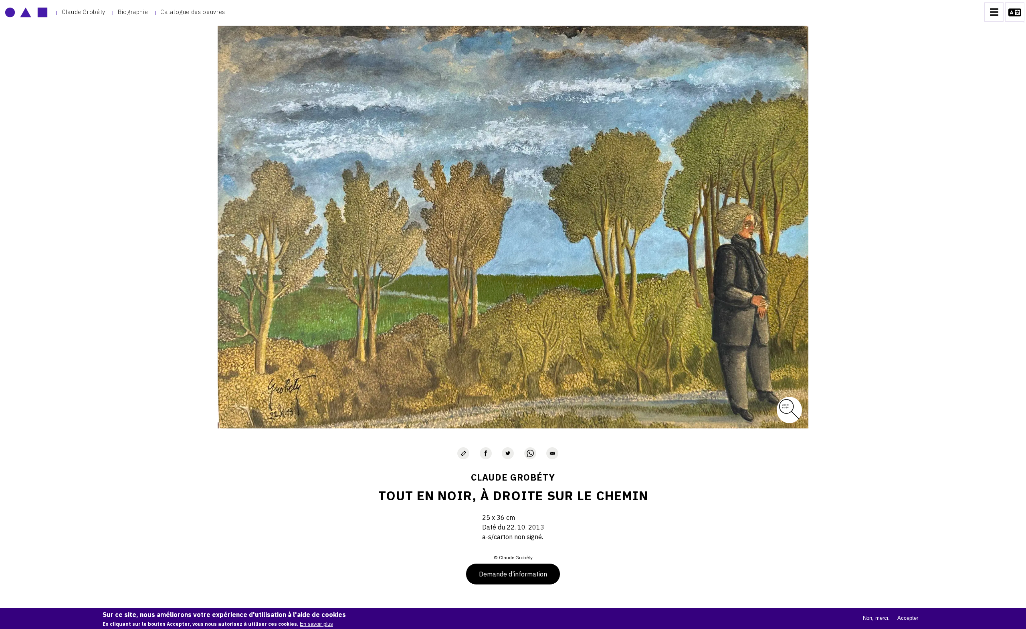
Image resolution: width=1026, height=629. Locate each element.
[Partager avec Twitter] (508, 453)
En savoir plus (316, 624)
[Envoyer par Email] (552, 453)
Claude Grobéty (83, 12)
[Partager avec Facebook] (486, 453)
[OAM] (26, 12)
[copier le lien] (463, 453)
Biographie (133, 12)
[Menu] (994, 12)
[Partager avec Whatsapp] (530, 453)
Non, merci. (876, 618)
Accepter (907, 618)
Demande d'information (513, 574)
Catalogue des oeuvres (192, 12)
